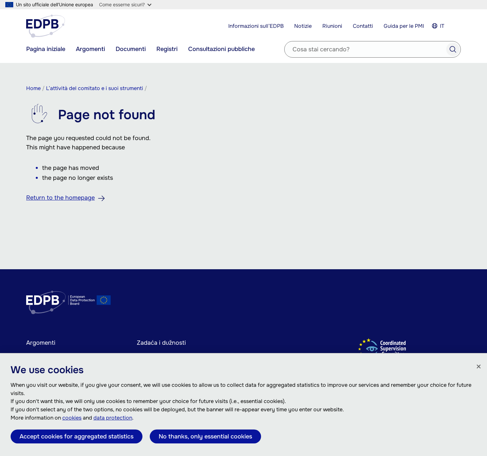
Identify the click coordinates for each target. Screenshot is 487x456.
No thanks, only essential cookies (205, 436)
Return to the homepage (60, 197)
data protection (112, 417)
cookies (71, 417)
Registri (167, 49)
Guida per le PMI (404, 26)
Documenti (131, 49)
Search (453, 49)
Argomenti (90, 49)
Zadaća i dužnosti (161, 342)
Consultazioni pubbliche (221, 49)
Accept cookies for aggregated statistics (77, 436)
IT (442, 26)
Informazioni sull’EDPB (256, 26)
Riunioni (332, 26)
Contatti (363, 26)
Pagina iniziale (45, 49)
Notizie (303, 26)
